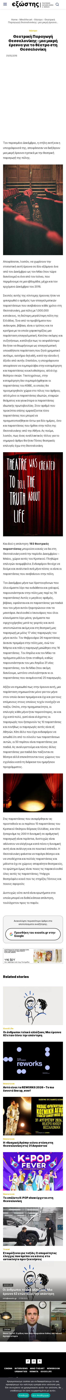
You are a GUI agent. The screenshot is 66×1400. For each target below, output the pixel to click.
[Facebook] (28, 1361)
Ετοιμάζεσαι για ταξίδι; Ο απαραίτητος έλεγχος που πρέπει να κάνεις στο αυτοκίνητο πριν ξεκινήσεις (30, 1256)
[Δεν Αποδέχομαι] (62, 1388)
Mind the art (25, 19)
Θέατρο (38, 19)
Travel (6, 1249)
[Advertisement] (33, 105)
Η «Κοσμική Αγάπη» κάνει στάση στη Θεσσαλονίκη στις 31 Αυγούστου (28, 1144)
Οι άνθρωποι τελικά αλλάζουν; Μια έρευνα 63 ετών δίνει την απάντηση (32, 1034)
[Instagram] (34, 1361)
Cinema (7, 1329)
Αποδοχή (23, 1395)
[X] (39, 1361)
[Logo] (33, 4)
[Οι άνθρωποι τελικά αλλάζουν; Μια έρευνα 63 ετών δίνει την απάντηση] (33, 1005)
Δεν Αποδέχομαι (40, 1395)
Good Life (8, 1028)
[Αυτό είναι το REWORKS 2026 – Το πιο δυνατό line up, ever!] (33, 1061)
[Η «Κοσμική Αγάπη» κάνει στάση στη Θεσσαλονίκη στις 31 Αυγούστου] (33, 1116)
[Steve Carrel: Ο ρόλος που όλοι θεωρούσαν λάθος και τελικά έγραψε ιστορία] (33, 1321)
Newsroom (8, 1084)
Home (14, 19)
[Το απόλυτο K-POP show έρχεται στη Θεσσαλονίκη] (33, 1171)
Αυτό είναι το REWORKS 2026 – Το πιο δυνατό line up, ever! (28, 1089)
